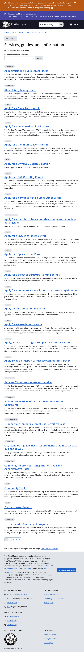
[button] (74, 24)
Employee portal (50, 638)
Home (6, 32)
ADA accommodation (52, 594)
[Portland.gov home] (14, 24)
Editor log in (48, 642)
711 (45, 568)
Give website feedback (49, 549)
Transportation (17, 32)
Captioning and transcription (55, 598)
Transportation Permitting (36, 32)
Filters (12, 38)
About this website (51, 634)
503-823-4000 (27, 568)
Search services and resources (16, 55)
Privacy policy (49, 602)
